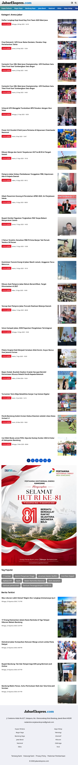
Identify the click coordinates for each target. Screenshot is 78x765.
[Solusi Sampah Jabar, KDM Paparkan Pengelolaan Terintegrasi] (67, 336)
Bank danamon (54, 581)
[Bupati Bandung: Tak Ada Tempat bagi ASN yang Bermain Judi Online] (67, 672)
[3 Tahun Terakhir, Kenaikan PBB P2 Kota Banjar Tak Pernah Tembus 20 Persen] (67, 248)
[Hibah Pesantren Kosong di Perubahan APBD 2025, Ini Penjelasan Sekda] (67, 204)
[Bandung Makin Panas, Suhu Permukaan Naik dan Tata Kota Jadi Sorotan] (67, 694)
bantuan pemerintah (11, 585)
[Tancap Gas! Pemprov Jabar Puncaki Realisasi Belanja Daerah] (67, 314)
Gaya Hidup (68, 8)
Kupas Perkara (6, 8)
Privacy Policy (41, 756)
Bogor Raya (18, 8)
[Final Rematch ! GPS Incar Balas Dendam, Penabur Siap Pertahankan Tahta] (67, 50)
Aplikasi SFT (7, 581)
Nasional (52, 8)
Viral (58, 747)
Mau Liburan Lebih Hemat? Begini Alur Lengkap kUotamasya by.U (28, 598)
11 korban (7, 576)
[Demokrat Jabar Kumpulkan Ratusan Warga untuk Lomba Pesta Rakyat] (67, 650)
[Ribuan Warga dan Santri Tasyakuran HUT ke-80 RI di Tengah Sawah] (67, 160)
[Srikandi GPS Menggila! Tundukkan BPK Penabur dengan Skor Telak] (67, 116)
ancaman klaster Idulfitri (47, 576)
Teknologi (58, 732)
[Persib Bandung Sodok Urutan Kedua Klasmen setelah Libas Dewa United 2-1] (67, 424)
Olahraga (58, 743)
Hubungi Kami (28, 756)
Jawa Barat (42, 8)
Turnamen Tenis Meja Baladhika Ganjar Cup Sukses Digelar (26, 394)
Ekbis (59, 8)
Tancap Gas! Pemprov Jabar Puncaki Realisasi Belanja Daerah (26, 306)
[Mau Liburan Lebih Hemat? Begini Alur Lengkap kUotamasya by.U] (67, 606)
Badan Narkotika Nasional (34, 581)
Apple (18, 581)
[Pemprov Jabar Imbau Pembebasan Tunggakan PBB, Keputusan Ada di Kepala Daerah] (67, 182)
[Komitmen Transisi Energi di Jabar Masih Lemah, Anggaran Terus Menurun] (67, 270)
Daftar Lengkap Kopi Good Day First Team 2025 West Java (25, 20)
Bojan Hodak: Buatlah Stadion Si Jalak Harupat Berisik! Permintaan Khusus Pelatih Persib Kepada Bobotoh (24, 373)
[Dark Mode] (72, 3)
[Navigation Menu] (75, 3)
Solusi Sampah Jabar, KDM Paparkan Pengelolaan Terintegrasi (27, 328)
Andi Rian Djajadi (67, 576)
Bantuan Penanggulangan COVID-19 (37, 585)
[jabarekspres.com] (16, 3)
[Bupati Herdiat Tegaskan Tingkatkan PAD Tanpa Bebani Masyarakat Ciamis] (67, 226)
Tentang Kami (16, 756)
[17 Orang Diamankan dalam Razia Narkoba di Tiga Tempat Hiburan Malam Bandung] (67, 628)
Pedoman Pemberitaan (56, 756)
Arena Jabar (6, 24)
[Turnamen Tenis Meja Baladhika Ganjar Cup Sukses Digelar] (67, 402)
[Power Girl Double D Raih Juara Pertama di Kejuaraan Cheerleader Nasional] (67, 138)
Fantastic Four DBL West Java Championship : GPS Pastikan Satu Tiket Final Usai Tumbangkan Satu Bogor (28, 65)
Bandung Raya (30, 8)
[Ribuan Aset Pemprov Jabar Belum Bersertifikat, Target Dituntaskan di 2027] (67, 292)
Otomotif (58, 736)
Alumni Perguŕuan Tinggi (24, 576)
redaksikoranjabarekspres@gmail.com (39, 722)
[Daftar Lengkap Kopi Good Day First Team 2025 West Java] (67, 28)
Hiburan (58, 740)
